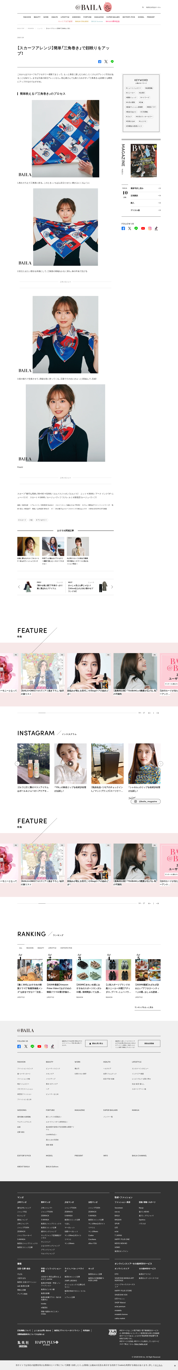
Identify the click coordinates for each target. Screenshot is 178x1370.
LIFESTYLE (65, 17)
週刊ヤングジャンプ (48, 1231)
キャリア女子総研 (65, 21)
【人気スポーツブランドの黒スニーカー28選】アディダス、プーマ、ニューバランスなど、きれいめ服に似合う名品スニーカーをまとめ (118, 992)
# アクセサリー (41, 520)
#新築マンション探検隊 (134, 107)
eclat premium (120, 1307)
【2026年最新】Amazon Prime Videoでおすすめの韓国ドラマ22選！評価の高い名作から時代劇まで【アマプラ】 (59, 992)
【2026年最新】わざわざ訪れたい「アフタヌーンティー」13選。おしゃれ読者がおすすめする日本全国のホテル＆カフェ (147, 992)
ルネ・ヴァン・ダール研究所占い (57, 1122)
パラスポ (142, 1224)
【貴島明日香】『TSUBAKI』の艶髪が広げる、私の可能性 (88, 692)
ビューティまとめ (52, 1094)
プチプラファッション (25, 1089)
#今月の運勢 (130, 102)
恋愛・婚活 (20, 1132)
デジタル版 (135, 210)
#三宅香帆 (144, 112)
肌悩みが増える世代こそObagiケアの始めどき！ (41, 692)
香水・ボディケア (52, 1084)
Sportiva (142, 1220)
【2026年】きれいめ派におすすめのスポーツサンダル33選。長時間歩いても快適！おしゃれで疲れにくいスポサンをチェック (88, 992)
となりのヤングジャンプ (50, 1246)
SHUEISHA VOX (121, 1295)
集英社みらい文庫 (95, 1274)
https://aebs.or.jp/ (141, 1344)
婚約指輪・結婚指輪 (24, 1117)
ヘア (47, 1089)
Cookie (91, 1235)
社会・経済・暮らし (138, 1084)
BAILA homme (97, 21)
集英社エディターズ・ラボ (148, 1278)
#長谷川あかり (131, 112)
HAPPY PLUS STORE (123, 1291)
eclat (116, 1231)
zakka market (120, 1318)
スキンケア (50, 1074)
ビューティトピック (53, 1068)
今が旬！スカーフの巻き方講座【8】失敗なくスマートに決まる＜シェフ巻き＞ (77, 561)
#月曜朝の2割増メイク (134, 126)
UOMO (117, 1247)
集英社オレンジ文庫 (72, 1277)
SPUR (117, 1224)
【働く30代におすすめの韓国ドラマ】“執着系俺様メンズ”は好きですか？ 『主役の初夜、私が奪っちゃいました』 (30, 992)
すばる (19, 1274)
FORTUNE (87, 17)
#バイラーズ (145, 97)
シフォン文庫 (70, 1297)
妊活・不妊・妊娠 (108, 1079)
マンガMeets (69, 1243)
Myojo (141, 1208)
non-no (117, 1212)
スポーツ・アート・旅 (139, 1089)
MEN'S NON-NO (121, 1243)
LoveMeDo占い (51, 1134)
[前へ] (17, 763)
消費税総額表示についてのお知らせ (30, 1334)
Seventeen (119, 1208)
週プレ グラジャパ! (146, 1216)
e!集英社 (44, 1308)
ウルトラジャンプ (48, 1254)
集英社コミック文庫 (25, 1247)
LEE (116, 1228)
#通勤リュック (131, 97)
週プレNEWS (144, 1212)
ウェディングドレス (24, 1122)
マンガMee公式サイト (73, 1235)
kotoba (43, 1304)
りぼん (67, 1224)
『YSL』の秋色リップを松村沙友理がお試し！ (70, 789)
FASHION (27, 17)
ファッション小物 (23, 1079)
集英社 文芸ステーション (26, 1282)
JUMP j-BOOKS (71, 1281)
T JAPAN (118, 1235)
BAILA (117, 1216)
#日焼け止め (130, 121)
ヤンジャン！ (45, 1242)
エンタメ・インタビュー (140, 1068)
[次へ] (160, 763)
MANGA (135, 1110)
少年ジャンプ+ (23, 1224)
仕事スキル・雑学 (80, 1074)
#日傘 (141, 102)
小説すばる (21, 1278)
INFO (105, 1155)
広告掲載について (24, 1330)
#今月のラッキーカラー (144, 117)
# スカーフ (22, 520)
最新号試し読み (137, 188)
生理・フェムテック (110, 1074)
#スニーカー (130, 93)
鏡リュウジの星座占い (54, 1117)
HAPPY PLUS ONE (122, 1239)
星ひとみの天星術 (52, 1140)
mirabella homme (121, 1314)
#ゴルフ (129, 117)
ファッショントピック (25, 1068)
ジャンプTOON (23, 1228)
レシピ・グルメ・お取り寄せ (141, 1079)
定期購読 (134, 196)
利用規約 (86, 1330)
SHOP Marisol (120, 1303)
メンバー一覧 (108, 1117)
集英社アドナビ (145, 1274)
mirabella (118, 1310)
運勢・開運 (49, 1145)
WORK (46, 17)
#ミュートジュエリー (133, 88)
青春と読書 (21, 1290)
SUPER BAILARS (113, 17)
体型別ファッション (24, 1094)
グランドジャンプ (48, 1250)
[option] (43, 676)
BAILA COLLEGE (81, 21)
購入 (132, 203)
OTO (116, 1274)
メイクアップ (50, 1079)
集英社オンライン (121, 1251)
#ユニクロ (142, 121)
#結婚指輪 (148, 88)
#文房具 (142, 93)
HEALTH (54, 17)
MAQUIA (118, 1220)
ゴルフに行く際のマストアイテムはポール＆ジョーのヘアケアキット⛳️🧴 (33, 789)
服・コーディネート (24, 1074)
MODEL (141, 17)
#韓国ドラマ (151, 107)
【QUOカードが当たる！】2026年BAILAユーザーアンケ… (134, 692)
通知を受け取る (97, 1043)
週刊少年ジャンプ (24, 1208)
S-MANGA (21, 1239)
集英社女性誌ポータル (153, 7)
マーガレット (70, 1228)
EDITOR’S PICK (129, 17)
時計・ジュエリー (23, 1084)
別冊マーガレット (71, 1231)
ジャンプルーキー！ (24, 1235)
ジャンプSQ (22, 1212)
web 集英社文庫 (23, 1286)
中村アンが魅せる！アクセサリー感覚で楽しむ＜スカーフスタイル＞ (53, 561)
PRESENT (151, 17)
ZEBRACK (21, 1231)
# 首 (31, 520)
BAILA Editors (52, 1166)
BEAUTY (37, 17)
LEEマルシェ (120, 1299)
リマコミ (68, 1239)
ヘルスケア (107, 1068)
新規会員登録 (149, 1043)
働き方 (77, 1068)
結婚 (18, 1127)
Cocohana (92, 1239)
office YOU (92, 1243)
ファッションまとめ (24, 1099)
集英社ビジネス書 (48, 1289)
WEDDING (76, 17)
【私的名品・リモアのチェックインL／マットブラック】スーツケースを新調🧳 (107, 789)
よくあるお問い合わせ (42, 1330)
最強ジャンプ (22, 1220)
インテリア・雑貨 (138, 1074)
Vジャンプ (21, 1216)
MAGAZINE (99, 17)
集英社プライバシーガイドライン (67, 1330)
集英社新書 (45, 1293)
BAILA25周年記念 (113, 21)
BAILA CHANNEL (139, 1155)
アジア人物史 (22, 1294)
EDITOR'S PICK (24, 1155)
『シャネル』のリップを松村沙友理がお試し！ (144, 789)
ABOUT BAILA (23, 1166)
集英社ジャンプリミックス (27, 1243)
